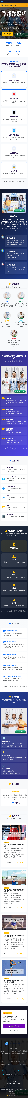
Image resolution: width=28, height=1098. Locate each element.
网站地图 (19, 1064)
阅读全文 (19, 862)
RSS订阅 (25, 1064)
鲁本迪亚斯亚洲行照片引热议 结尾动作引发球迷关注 (13, 981)
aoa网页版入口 (19, 1083)
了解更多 (21, 34)
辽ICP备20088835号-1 (13, 1093)
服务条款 (14, 1064)
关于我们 (23, 1061)
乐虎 (14, 1083)
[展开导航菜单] (26, 2)
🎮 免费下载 (15, 1026)
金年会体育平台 (9, 1083)
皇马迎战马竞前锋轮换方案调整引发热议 (14, 845)
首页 (9, 1061)
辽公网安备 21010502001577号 (15, 1095)
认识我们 (15, 1031)
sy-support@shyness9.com (9, 1071)
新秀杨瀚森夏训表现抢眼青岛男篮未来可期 (14, 890)
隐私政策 (8, 1064)
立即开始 (8, 34)
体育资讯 (6, 887)
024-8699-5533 (22, 1071)
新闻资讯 (6, 842)
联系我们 (3, 1064)
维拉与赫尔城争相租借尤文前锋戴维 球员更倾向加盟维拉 (14, 936)
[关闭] (26, 5)
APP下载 (4, 1061)
